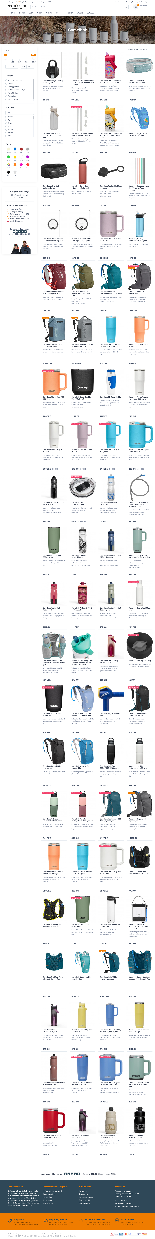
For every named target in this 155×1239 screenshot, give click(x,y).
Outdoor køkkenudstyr (16, 90)
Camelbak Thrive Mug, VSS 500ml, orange (53, 398)
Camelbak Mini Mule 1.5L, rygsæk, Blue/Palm (138, 134)
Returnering (143, 2)
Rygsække (12, 96)
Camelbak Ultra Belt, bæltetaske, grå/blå (137, 82)
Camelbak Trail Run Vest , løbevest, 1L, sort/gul (53, 925)
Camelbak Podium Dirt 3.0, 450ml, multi (81, 609)
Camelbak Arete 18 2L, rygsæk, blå (80, 767)
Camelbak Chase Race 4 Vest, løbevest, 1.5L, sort (138, 873)
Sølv (15, 175)
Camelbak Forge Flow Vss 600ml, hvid (110, 925)
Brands (80, 13)
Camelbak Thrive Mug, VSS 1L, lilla (81, 451)
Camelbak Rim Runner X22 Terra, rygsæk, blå (110, 820)
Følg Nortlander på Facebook (128, 1207)
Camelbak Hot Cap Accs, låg (140, 661)
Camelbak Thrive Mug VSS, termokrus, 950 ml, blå (110, 1031)
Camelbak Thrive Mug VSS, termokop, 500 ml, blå (110, 1084)
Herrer (12, 13)
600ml (10, 117)
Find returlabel (84, 1203)
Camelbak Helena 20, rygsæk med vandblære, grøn (81, 293)
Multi (8, 168)
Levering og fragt (49, 1194)
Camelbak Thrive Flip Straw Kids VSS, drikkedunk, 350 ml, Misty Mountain (82, 663)
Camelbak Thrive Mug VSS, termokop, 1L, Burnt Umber (139, 556)
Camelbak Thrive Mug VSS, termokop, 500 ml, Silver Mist (139, 1084)
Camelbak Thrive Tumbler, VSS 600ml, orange (53, 873)
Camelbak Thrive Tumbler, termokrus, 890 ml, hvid (139, 398)
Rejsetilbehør (13, 93)
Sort (8, 175)
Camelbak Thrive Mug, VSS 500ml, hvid (110, 873)
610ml (10, 130)
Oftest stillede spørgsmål (52, 1191)
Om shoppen (83, 1194)
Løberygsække (13, 87)
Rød (27, 168)
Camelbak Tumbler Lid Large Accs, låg (80, 503)
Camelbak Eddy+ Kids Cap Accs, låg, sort (53, 82)
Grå (28, 152)
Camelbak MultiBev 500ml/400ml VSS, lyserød (82, 820)
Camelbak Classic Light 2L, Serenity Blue (82, 978)
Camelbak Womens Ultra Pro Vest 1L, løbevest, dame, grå (54, 663)
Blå (15, 152)
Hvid (21, 160)
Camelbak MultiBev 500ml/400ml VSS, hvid (138, 767)
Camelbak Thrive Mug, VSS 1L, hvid (53, 451)
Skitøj (39, 13)
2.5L (9, 126)
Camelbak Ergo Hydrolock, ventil (110, 714)
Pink (21, 168)
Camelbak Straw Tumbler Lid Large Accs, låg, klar (81, 240)
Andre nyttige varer (15, 80)
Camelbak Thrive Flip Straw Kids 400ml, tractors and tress (111, 135)
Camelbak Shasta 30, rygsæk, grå (137, 293)
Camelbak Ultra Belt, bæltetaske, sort (51, 187)
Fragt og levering (132, 2)
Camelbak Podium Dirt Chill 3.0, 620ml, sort (53, 503)
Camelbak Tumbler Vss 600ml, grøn (52, 556)
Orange (15, 168)
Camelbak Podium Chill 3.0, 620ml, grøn (110, 609)
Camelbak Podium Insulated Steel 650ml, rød (54, 1084)
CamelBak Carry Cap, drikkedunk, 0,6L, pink (80, 187)
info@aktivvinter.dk (125, 1204)
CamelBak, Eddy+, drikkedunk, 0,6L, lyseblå (138, 240)
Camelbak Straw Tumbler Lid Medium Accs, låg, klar (53, 240)
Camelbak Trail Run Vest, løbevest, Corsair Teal (53, 978)
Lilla (27, 160)
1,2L (9, 136)
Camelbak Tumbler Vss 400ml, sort (52, 714)
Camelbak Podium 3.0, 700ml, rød (51, 609)
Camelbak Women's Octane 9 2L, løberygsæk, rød (53, 293)
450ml (10, 133)
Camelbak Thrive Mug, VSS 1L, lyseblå (110, 451)
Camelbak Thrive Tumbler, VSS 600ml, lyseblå (81, 873)
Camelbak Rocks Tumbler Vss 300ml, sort (81, 398)
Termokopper (13, 99)
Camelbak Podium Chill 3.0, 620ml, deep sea (110, 556)
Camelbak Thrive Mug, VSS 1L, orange (139, 345)
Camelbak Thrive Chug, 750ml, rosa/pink (109, 662)
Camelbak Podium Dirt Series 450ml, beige (109, 1136)
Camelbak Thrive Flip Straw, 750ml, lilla (51, 1031)
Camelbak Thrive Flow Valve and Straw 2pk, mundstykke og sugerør (82, 83)
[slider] (5, 58)
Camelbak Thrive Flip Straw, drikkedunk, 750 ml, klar (53, 135)
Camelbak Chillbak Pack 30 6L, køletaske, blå (53, 345)
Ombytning (47, 1197)
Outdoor (59, 13)
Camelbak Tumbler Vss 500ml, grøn (80, 925)
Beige (9, 152)
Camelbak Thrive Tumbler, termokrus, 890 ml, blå (110, 345)
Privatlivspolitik (85, 1200)
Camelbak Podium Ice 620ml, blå (108, 503)
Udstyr (49, 13)
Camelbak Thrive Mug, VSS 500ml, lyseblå (139, 451)
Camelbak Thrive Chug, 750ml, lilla (80, 1136)
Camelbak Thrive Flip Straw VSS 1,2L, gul (82, 1031)
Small (10, 123)
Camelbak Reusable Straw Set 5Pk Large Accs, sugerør (139, 188)
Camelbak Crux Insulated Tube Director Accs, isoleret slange (139, 504)
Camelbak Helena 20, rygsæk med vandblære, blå (111, 293)
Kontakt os (83, 1191)
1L (9, 120)
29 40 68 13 (122, 1200)
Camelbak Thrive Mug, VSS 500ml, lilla (110, 240)
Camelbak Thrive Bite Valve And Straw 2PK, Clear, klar (82, 134)
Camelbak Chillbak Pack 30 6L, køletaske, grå (82, 345)
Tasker (70, 13)
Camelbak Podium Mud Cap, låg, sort (111, 187)
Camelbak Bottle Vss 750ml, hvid (140, 609)
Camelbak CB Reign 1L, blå (110, 397)
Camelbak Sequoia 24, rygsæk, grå (137, 820)
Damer (22, 13)
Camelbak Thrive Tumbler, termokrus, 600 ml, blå (81, 1084)
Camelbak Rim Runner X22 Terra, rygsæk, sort (139, 714)
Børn (31, 13)
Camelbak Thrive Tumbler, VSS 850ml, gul (139, 1031)
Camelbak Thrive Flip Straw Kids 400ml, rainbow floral (111, 82)
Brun (21, 152)
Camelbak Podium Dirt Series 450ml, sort (137, 1136)
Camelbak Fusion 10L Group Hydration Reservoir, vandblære (140, 926)
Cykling (10, 83)
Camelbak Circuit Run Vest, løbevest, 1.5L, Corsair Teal (139, 978)
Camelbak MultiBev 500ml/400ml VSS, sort (109, 767)
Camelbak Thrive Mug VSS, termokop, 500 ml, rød (53, 1136)
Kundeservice (120, 2)
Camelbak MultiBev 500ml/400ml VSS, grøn (52, 820)
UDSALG (90, 13)
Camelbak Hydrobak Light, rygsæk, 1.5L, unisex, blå (82, 714)
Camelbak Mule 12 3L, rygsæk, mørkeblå (108, 978)
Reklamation (48, 1203)
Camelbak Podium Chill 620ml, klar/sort (80, 556)
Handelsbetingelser (86, 1197)
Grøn (8, 160)
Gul (15, 160)
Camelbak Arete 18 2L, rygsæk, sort (52, 767)
